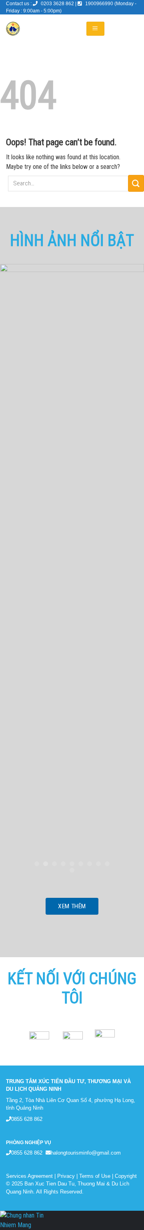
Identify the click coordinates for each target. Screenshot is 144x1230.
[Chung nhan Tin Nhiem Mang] (30, 1220)
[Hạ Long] (40, 29)
